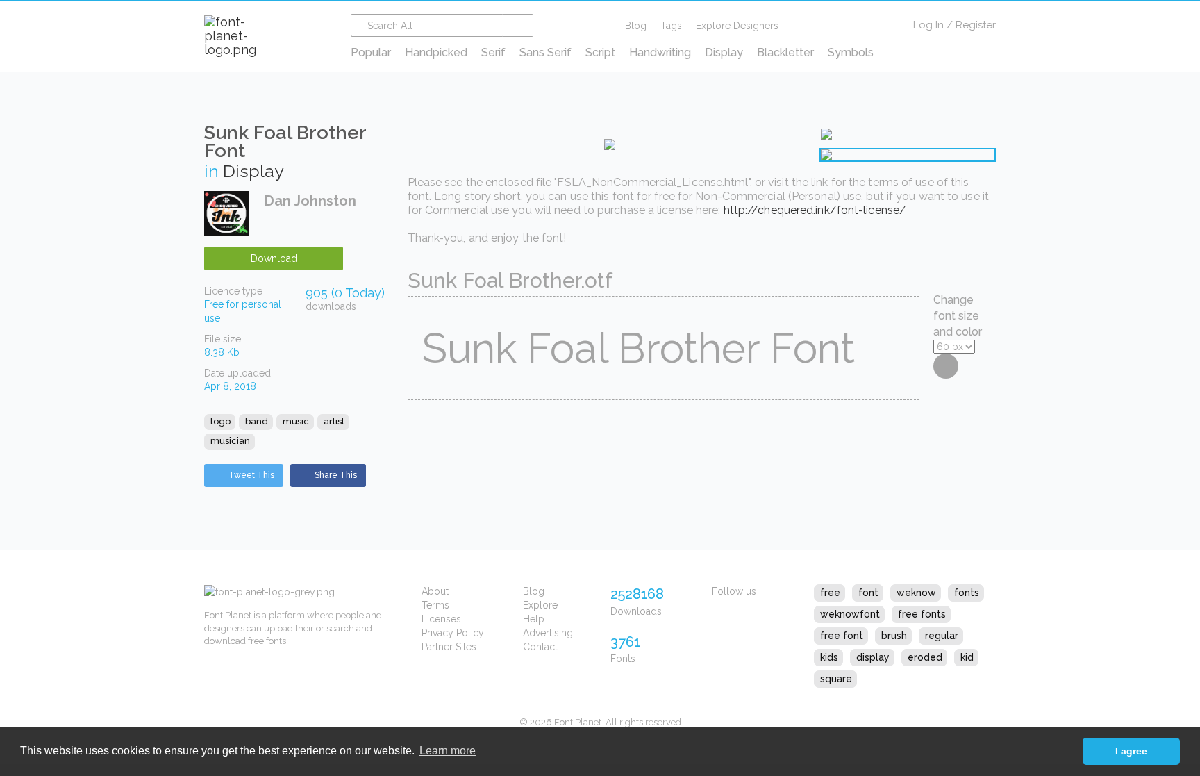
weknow (916, 592)
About (435, 591)
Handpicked (436, 52)
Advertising (548, 632)
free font (841, 635)
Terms (435, 605)
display (873, 657)
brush (894, 635)
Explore (540, 605)
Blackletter (785, 52)
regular (941, 635)
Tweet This (251, 475)
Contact (540, 646)
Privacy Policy (453, 632)
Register (976, 25)
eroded (925, 657)
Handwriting (660, 52)
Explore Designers (737, 25)
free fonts (922, 614)
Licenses (441, 619)
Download (274, 258)
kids (829, 657)
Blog (636, 25)
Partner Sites (449, 646)
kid (967, 657)
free (830, 592)
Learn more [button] (447, 751)
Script (600, 52)
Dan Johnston (310, 200)
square (836, 678)
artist (334, 421)
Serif (493, 52)
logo (220, 421)
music (296, 421)
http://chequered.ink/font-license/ (815, 210)
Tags (671, 25)
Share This (336, 475)
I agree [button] (1131, 751)
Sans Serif (545, 52)
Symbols (851, 52)
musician (230, 441)
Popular (371, 52)
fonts (966, 592)
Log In (928, 25)
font (868, 592)
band (256, 421)
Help (533, 619)
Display (724, 52)
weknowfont (850, 614)
